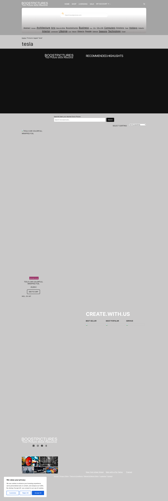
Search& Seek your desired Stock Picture (67, 116)
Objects (80, 31)
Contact (109, 476)
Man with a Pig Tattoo (114, 472)
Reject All (25, 493)
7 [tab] (91, 103)
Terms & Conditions (76, 476)
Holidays (133, 28)
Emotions (120, 28)
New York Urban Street (95, 472)
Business (84, 27)
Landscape (54, 31)
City (94, 28)
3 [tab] (82, 103)
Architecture (43, 27)
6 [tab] (89, 103)
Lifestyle (63, 31)
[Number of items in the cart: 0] (144, 4)
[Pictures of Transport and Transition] (84, 85)
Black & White (60, 28)
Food (126, 28)
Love (69, 31)
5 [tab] (86, 103)
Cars (91, 28)
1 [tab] (77, 103)
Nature (74, 31)
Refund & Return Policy (91, 476)
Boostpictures (72, 28)
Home (24, 38)
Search (110, 120)
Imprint (56, 476)
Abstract (27, 28)
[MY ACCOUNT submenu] (110, 3)
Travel (123, 31)
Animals (33, 28)
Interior (46, 31)
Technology (114, 31)
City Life (100, 28)
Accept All (38, 493)
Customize (12, 493)
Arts (53, 28)
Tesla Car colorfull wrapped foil (33, 283)
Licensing (103, 476)
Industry (141, 28)
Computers (109, 28)
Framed (129, 472)
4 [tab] (84, 103)
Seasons (103, 31)
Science (95, 31)
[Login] (127, 4)
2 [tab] (79, 103)
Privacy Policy (64, 476)
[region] (25, 487)
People (88, 31)
